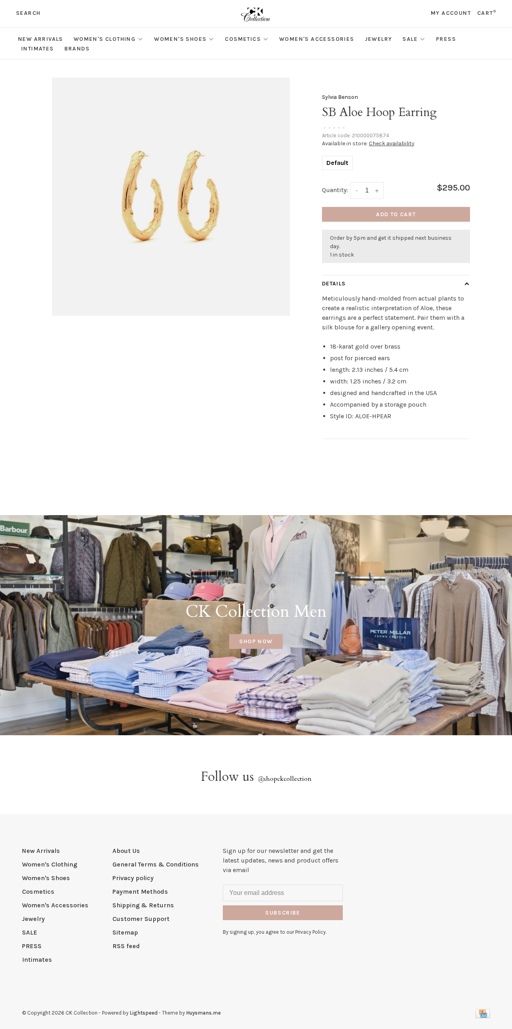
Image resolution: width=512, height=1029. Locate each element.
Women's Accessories (316, 39)
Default (337, 162)
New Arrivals (40, 39)
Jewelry (378, 39)
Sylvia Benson (340, 97)
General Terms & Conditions (155, 864)
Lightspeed (144, 1013)
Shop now (255, 641)
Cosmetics (243, 39)
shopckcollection (285, 778)
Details (334, 283)
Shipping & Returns (143, 905)
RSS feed (126, 946)
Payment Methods (140, 891)
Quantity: (335, 190)
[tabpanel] (171, 197)
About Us (126, 850)
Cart (486, 13)
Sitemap (125, 932)
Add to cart (396, 214)
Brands (77, 48)
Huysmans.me (203, 1013)
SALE (410, 39)
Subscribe (282, 912)
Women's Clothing (105, 39)
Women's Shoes (180, 39)
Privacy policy (133, 878)
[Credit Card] (483, 1016)
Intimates (37, 48)
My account (451, 13)
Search (28, 13)
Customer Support (141, 919)
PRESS (446, 39)
